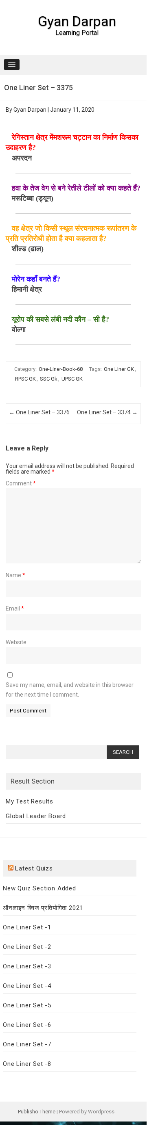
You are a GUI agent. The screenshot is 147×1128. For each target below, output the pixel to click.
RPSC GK (25, 379)
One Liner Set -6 (27, 1024)
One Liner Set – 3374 (107, 412)
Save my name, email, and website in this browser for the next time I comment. (70, 690)
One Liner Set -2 (27, 946)
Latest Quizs (34, 868)
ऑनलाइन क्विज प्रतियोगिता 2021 (43, 907)
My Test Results (29, 801)
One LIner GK (119, 369)
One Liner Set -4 (27, 985)
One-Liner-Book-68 (61, 369)
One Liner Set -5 (27, 1005)
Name (15, 575)
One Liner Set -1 (27, 927)
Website (16, 642)
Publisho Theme (36, 1112)
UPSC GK (72, 379)
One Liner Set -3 (27, 966)
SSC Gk (48, 379)
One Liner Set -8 (27, 1063)
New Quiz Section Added (39, 888)
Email (15, 608)
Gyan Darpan (77, 21)
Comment (21, 483)
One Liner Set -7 (27, 1044)
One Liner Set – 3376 (39, 412)
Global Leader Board (36, 816)
